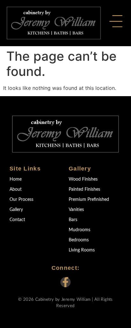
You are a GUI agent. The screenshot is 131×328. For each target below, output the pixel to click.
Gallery (16, 209)
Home (16, 179)
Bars (73, 220)
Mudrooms (79, 230)
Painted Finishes (84, 189)
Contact (17, 220)
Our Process (21, 199)
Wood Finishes (83, 179)
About (16, 189)
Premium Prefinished (89, 199)
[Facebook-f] (65, 282)
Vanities (76, 209)
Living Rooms (82, 250)
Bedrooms (79, 240)
